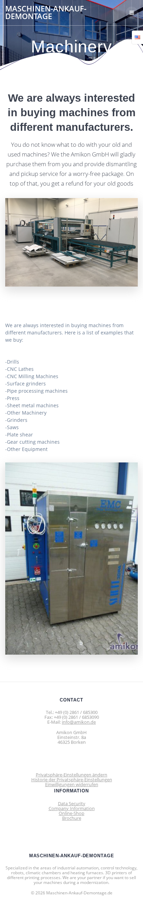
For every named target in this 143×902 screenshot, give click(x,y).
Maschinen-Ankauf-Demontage (45, 12)
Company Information (72, 808)
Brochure (71, 818)
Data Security (71, 803)
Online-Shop (71, 813)
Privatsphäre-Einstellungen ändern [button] (71, 775)
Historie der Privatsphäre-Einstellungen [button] (71, 779)
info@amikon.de (79, 722)
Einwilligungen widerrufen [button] (71, 784)
